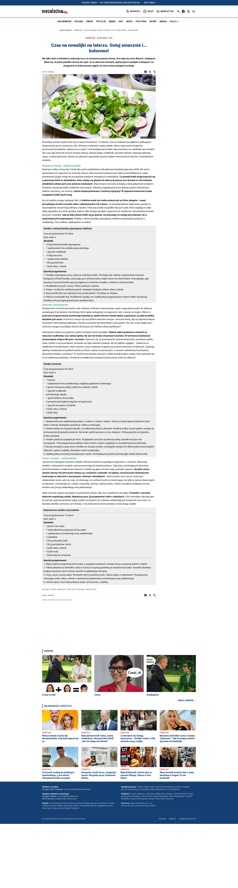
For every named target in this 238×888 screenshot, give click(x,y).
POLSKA (78, 21)
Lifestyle (78, 30)
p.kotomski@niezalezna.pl (66, 798)
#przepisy (46, 589)
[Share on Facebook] (145, 72)
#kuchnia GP (91, 589)
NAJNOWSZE (65, 21)
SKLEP (150, 11)
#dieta (54, 589)
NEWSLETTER (167, 11)
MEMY (112, 21)
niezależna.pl (66, 30)
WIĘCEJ (174, 21)
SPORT (153, 21)
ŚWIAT (89, 21)
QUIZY (129, 21)
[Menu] (193, 11)
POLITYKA (141, 21)
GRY (121, 21)
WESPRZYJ (135, 11)
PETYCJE (101, 21)
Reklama (172, 818)
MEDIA (163, 21)
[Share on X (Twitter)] (150, 72)
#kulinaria (62, 589)
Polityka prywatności (187, 818)
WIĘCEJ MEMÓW (185, 700)
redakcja (50, 72)
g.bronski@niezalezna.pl (67, 796)
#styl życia (71, 589)
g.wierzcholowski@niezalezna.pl (77, 789)
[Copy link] (154, 72)
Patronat (162, 818)
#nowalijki (81, 589)
